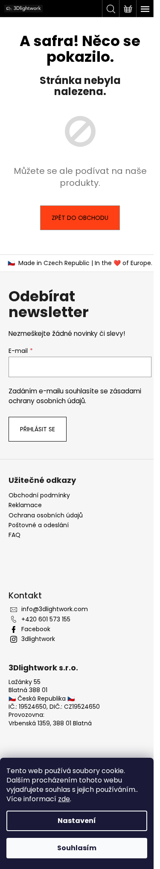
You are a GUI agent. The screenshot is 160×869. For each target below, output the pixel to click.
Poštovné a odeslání (39, 525)
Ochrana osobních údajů (46, 515)
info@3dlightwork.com (54, 609)
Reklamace (25, 505)
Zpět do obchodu (80, 218)
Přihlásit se (37, 429)
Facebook (35, 629)
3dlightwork (38, 639)
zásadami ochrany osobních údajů (75, 396)
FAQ (14, 535)
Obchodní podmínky (39, 495)
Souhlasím (76, 848)
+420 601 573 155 (45, 619)
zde (64, 799)
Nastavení (77, 821)
